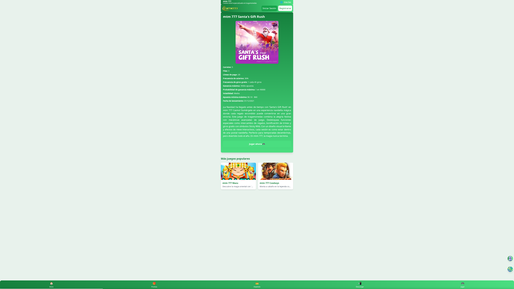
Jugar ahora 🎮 (257, 143)
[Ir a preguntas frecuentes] (510, 258)
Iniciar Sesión (269, 8)
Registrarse (285, 8)
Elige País (287, 2)
